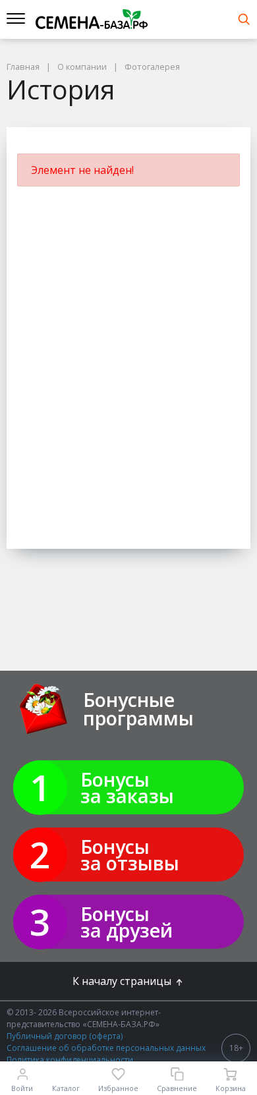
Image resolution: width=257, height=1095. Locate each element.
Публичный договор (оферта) (65, 1036)
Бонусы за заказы (127, 787)
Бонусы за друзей (126, 921)
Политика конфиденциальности (70, 1059)
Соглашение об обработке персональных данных (106, 1047)
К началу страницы (123, 981)
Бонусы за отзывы (129, 854)
